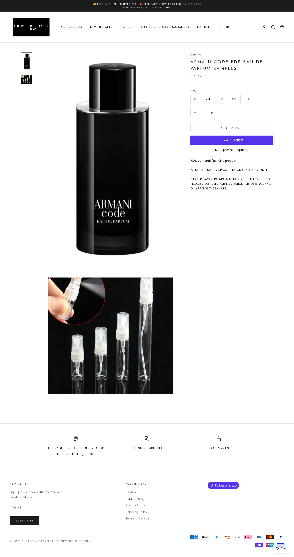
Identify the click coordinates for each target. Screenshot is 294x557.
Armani (196, 54)
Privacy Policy (135, 505)
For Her (203, 27)
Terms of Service (137, 518)
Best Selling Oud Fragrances (165, 27)
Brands (127, 27)
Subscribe (24, 520)
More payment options (231, 150)
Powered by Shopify (75, 541)
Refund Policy (135, 499)
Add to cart (231, 128)
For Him (224, 27)
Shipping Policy (136, 512)
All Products (71, 27)
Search (131, 492)
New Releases (101, 27)
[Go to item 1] (26, 61)
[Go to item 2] (26, 79)
